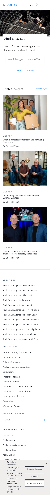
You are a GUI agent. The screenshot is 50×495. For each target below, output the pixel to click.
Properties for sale (11, 377)
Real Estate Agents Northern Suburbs (20, 325)
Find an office (9, 450)
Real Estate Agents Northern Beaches (21, 320)
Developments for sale (13, 396)
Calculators (8, 372)
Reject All (34, 476)
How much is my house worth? (17, 352)
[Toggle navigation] (44, 5)
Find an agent (9, 440)
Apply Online (9, 455)
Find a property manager (14, 445)
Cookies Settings (34, 469)
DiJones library (9, 401)
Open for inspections (13, 357)
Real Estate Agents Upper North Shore (21, 339)
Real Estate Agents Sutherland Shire (20, 334)
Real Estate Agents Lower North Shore (21, 310)
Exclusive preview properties (16, 367)
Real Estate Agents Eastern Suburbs (20, 290)
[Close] (47, 463)
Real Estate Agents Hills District (18, 295)
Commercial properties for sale (17, 387)
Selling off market (11, 362)
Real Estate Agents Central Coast (19, 285)
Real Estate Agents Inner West (17, 305)
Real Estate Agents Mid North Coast (20, 315)
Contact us (8, 435)
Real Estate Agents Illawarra (16, 300)
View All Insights (41, 89)
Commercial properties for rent (17, 391)
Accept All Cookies (34, 483)
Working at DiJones (12, 406)
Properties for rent (11, 382)
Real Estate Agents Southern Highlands (21, 329)
